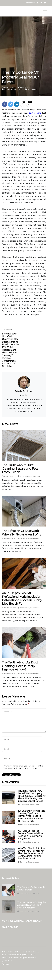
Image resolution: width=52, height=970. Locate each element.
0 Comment (32, 89)
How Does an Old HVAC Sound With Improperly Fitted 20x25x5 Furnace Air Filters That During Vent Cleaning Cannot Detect (31, 796)
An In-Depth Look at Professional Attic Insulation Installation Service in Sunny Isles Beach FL (22, 598)
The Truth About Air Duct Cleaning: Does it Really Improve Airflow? (20, 666)
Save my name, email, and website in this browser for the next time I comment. (23, 767)
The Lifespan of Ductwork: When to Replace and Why (21, 532)
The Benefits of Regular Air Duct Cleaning (31, 888)
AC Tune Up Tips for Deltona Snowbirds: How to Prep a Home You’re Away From (30, 835)
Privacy (5, 964)
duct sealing (35, 113)
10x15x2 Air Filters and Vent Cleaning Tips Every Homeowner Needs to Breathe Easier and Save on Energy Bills (31, 816)
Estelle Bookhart (10, 87)
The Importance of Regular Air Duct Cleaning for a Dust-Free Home (31, 905)
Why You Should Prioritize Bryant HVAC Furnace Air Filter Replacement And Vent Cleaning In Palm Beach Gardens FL (31, 853)
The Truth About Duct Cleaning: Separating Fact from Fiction (20, 468)
